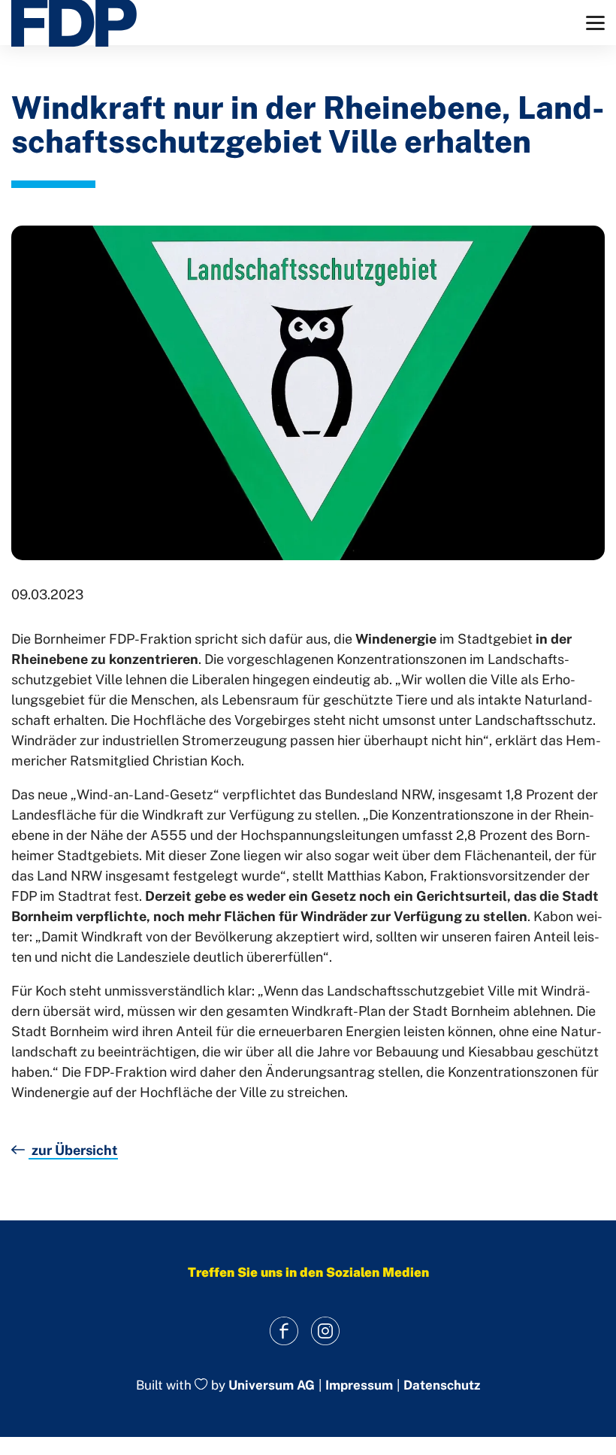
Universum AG (271, 1385)
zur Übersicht (73, 1150)
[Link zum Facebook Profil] (283, 1331)
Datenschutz (441, 1385)
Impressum (359, 1385)
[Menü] (595, 23)
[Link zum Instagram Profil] (325, 1331)
